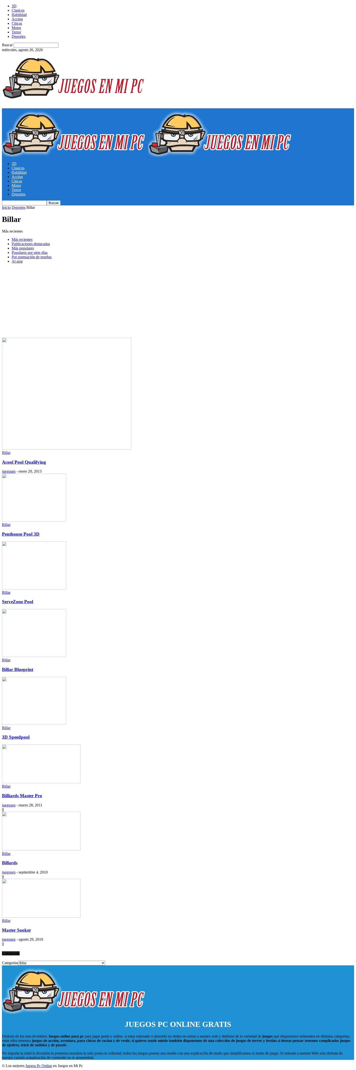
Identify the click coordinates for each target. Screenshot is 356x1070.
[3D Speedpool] (34, 723)
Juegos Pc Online (38, 1066)
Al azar (17, 261)
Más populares (23, 248)
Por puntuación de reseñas (32, 257)
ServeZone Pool (17, 601)
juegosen (8, 471)
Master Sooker (16, 930)
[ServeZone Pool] (34, 588)
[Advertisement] (178, 301)
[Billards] (41, 849)
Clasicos (18, 10)
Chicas (17, 23)
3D (14, 6)
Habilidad (19, 15)
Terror (16, 32)
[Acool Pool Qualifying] (66, 448)
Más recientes (22, 239)
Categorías (10, 963)
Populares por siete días (29, 252)
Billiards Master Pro (22, 795)
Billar (6, 453)
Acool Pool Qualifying (24, 462)
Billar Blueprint (17, 669)
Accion (17, 19)
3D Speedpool (16, 737)
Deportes (18, 36)
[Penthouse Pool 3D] (34, 520)
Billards (9, 862)
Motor (16, 28)
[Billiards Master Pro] (41, 782)
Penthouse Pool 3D (20, 534)
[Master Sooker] (41, 916)
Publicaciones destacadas (31, 244)
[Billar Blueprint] (34, 656)
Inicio (6, 207)
